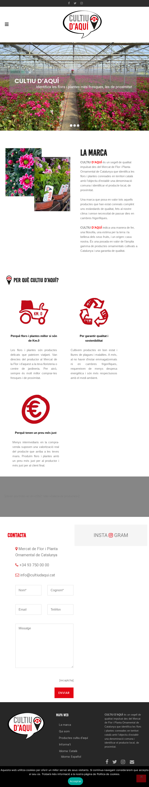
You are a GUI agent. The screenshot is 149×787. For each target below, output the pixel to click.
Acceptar (75, 781)
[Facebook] (69, 3)
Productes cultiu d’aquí (73, 738)
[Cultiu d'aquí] (82, 24)
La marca (65, 725)
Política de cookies (108, 774)
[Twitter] (75, 3)
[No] (141, 778)
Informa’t (65, 744)
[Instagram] (81, 3)
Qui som (64, 731)
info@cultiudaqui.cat (37, 575)
